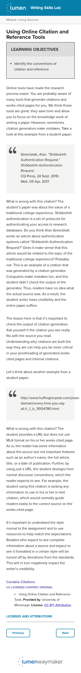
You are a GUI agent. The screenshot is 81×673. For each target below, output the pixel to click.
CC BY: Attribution (57, 605)
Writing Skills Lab (46, 7)
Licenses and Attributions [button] (29, 616)
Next (65, 633)
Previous (18, 633)
